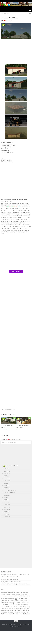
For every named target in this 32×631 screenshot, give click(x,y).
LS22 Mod (4, 20)
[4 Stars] (4, 161)
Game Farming (19, 600)
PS (14, 608)
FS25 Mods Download (7, 614)
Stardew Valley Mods (23, 610)
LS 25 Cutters (6, 488)
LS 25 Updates (7, 509)
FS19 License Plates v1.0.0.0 (15, 581)
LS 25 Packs (6, 502)
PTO (16, 608)
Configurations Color (8, 409)
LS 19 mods (3, 592)
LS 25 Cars (6, 483)
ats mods (20, 592)
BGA (2, 598)
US (22, 608)
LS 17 (15, 604)
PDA (6, 608)
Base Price (25, 596)
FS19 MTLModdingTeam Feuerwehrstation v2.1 (19, 584)
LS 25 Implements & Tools (9, 492)
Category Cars (7, 598)
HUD (17, 602)
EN (16, 598)
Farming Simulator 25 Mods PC (10, 610)
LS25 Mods (19, 612)
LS (13, 409)
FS (16, 600)
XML (2, 610)
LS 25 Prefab (6, 497)
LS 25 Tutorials (7, 507)
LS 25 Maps (6, 468)
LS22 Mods (15, 594)
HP (15, 602)
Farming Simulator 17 (5, 600)
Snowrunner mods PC (12, 596)
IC (18, 602)
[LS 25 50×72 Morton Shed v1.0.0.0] (8, 420)
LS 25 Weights (7, 504)
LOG (10, 604)
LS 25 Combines (7, 473)
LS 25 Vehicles (7, 485)
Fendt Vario (12, 600)
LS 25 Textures (7, 512)
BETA (29, 596)
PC (4, 608)
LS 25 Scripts (6, 514)
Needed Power (25, 606)
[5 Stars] (5, 161)
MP (20, 606)
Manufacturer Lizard (20, 604)
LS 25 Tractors (7, 471)
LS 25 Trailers (6, 478)
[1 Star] (1, 161)
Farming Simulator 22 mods (7, 594)
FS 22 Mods (20, 594)
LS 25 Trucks (6, 476)
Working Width (26, 608)
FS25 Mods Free (18, 614)
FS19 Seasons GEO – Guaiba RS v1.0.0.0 (20, 574)
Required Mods (19, 608)
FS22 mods (25, 592)
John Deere (4, 604)
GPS (13, 602)
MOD (18, 606)
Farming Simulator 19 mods (13, 206)
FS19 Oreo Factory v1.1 (12, 576)
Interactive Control (24, 602)
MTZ (22, 606)
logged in (9, 439)
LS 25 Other (6, 500)
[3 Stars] (3, 161)
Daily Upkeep (12, 598)
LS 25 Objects (6, 495)
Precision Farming (10, 608)
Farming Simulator (22, 598)
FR (14, 600)
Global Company (9, 602)
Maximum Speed (9, 606)
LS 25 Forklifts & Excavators (10, 490)
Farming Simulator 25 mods (9, 612)
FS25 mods (20, 596)
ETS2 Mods (15, 592)
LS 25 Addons (7, 516)
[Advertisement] (16, 52)
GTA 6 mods (9, 592)
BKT (4, 598)
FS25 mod (26, 612)
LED (9, 604)
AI (23, 596)
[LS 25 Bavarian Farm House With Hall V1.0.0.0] (23, 420)
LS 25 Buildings (5, 13)
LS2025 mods (26, 614)
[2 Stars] (2, 161)
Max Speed (15, 606)
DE (15, 598)
